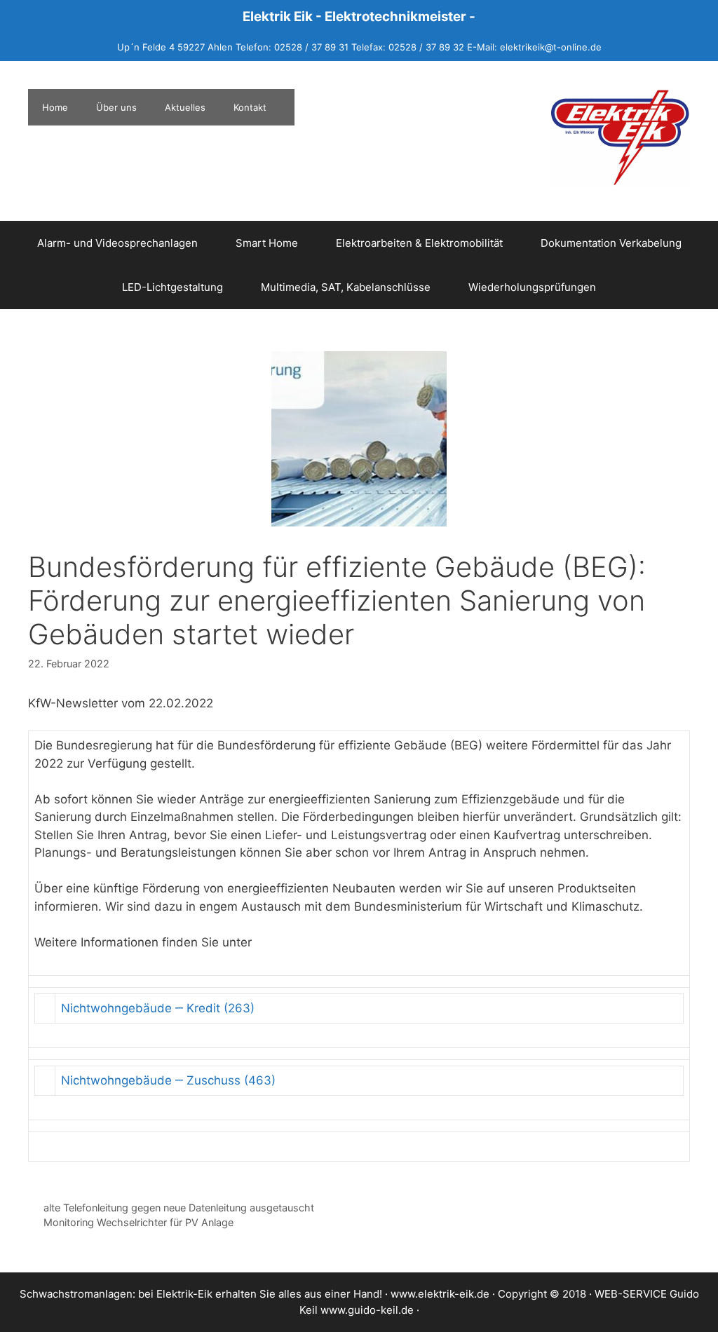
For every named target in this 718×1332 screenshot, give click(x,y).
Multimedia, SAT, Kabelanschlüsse (346, 287)
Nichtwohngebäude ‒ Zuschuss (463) (168, 1080)
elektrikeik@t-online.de (551, 47)
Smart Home (267, 243)
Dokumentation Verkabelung (611, 243)
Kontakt (249, 107)
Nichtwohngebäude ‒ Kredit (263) (158, 1008)
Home (55, 107)
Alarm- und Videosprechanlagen (117, 243)
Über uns (116, 107)
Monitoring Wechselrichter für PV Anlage (138, 1222)
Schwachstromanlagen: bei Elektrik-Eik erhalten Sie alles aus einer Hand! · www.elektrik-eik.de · (259, 1293)
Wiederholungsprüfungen (532, 287)
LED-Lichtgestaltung (172, 287)
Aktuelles (185, 107)
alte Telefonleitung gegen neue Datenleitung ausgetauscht (178, 1208)
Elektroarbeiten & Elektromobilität (419, 243)
